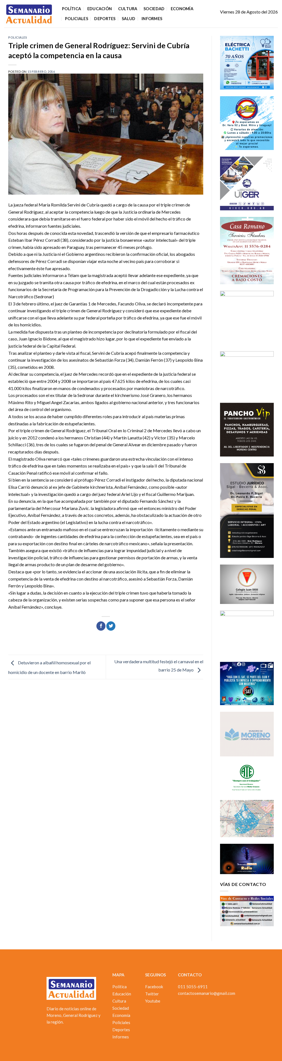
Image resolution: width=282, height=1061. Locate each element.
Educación (99, 8)
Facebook (154, 986)
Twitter (152, 993)
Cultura (127, 8)
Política (71, 8)
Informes (152, 18)
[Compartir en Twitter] (110, 626)
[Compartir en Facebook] (100, 626)
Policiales (76, 18)
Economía (182, 8)
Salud (128, 18)
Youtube (152, 1000)
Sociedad (153, 8)
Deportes (104, 18)
